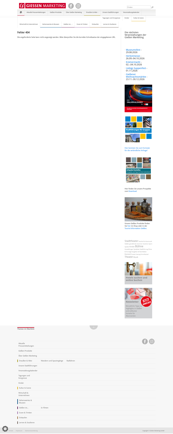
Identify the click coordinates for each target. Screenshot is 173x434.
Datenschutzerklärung (31, 431)
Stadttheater (131, 240)
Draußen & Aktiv (90, 13)
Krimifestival (144, 254)
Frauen (133, 254)
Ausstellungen (129, 249)
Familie (141, 241)
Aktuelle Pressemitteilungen (36, 12)
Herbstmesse (133, 56)
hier (129, 226)
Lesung (138, 254)
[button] (5, 429)
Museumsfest (133, 49)
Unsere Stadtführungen (111, 12)
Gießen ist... (66, 25)
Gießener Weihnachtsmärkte (136, 75)
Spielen (127, 247)
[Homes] (20, 12)
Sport (150, 244)
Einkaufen (95, 24)
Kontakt (11, 431)
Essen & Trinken (82, 24)
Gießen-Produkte (56, 12)
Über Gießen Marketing (74, 12)
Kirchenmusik (147, 241)
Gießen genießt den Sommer (133, 244)
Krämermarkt (133, 62)
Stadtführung (144, 249)
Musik (135, 257)
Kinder (127, 18)
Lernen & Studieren (109, 24)
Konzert (128, 254)
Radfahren (71, 361)
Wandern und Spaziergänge (52, 361)
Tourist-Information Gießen (136, 228)
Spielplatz (136, 249)
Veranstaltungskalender (131, 12)
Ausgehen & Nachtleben (139, 252)
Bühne (139, 246)
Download (133, 191)
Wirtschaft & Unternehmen (29, 24)
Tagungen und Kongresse (111, 18)
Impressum (19, 431)
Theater (129, 256)
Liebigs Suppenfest (136, 68)
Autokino (145, 244)
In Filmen (44, 408)
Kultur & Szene (138, 18)
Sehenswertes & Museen (50, 24)
